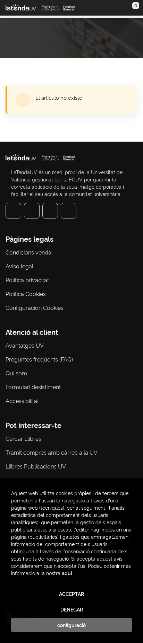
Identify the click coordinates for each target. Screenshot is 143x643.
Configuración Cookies (35, 307)
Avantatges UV (25, 345)
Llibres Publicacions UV (36, 466)
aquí (67, 573)
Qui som (16, 373)
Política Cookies (26, 293)
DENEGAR (71, 609)
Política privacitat (27, 280)
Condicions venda (28, 252)
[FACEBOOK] (13, 210)
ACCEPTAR (71, 593)
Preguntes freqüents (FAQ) (39, 359)
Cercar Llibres (23, 438)
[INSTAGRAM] (32, 210)
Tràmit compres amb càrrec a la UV (52, 452)
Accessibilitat (22, 400)
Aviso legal (19, 266)
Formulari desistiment (33, 387)
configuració (71, 625)
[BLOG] (68, 210)
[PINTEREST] (50, 210)
